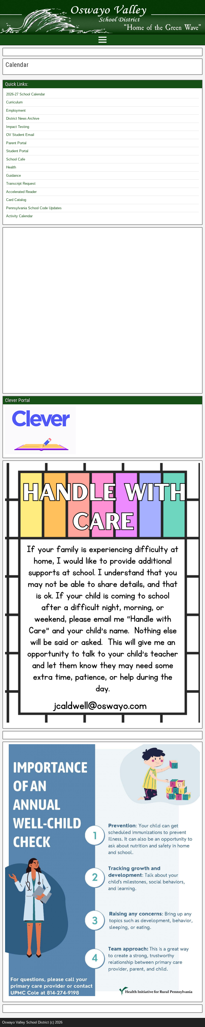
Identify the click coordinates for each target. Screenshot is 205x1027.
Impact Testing (17, 127)
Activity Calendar (19, 216)
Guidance (13, 176)
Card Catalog (16, 200)
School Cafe (15, 159)
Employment (16, 110)
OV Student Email (20, 135)
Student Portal (17, 151)
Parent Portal (16, 143)
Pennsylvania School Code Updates (34, 208)
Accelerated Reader (21, 192)
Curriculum (14, 102)
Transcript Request (21, 184)
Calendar (17, 65)
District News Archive (22, 118)
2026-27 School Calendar (25, 94)
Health (11, 167)
